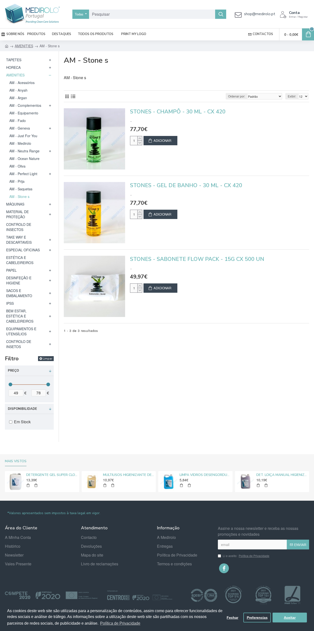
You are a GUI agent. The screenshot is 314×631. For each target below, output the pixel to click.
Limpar (47, 359)
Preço (13, 370)
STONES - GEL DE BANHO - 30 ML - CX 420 (186, 185)
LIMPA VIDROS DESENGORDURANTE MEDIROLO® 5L (205, 475)
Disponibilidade (22, 409)
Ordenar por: (236, 96)
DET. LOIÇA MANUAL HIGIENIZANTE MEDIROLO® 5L (281, 475)
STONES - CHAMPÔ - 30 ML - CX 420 (177, 111)
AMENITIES (24, 45)
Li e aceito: (246, 556)
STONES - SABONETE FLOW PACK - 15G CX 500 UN (197, 259)
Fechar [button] (232, 617)
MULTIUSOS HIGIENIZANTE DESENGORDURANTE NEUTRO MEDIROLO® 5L (128, 475)
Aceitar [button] (290, 617)
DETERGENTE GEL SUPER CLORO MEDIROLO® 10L (51, 475)
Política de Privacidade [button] (120, 623)
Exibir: (292, 96)
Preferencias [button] (257, 617)
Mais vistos (15, 461)
